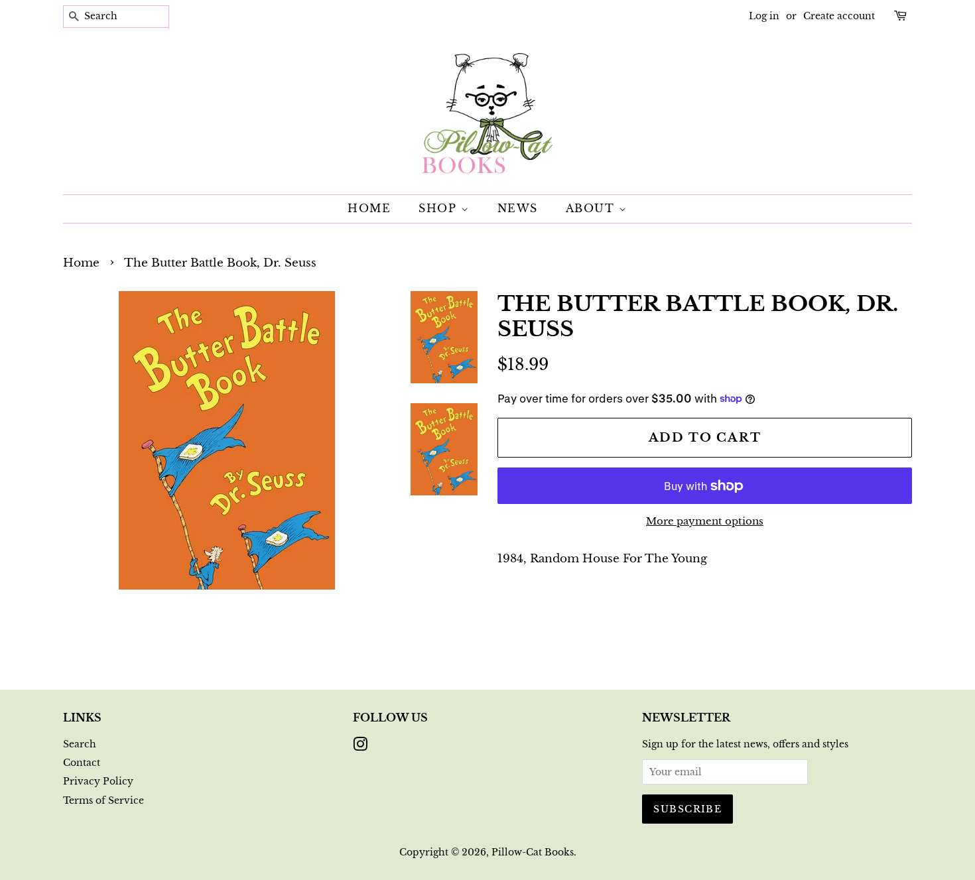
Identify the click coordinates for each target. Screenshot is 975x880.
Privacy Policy (98, 781)
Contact (81, 763)
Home (369, 208)
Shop (440, 208)
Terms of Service (103, 800)
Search (79, 744)
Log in (764, 16)
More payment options (704, 521)
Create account (839, 16)
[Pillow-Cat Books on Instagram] (360, 747)
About (592, 208)
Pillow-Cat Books (532, 852)
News (517, 208)
